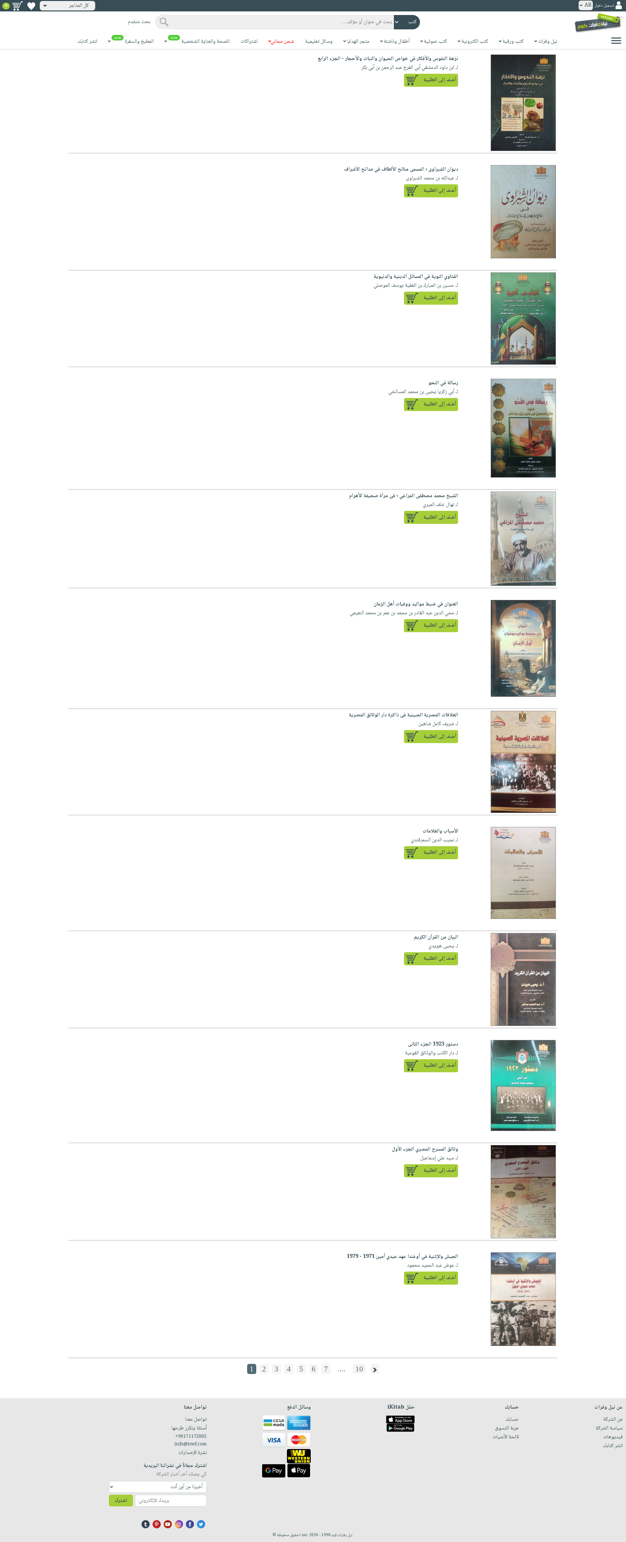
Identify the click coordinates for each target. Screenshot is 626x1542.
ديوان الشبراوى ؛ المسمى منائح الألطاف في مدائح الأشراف (401, 169)
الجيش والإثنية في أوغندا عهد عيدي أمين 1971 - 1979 (402, 1256)
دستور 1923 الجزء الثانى (433, 1044)
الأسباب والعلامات (440, 831)
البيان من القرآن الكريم (436, 937)
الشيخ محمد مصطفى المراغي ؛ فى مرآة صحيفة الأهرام (403, 496)
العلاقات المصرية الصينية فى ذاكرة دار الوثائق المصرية (403, 715)
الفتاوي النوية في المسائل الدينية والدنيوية (416, 276)
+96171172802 (191, 1437)
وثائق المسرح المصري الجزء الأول (425, 1149)
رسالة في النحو (443, 383)
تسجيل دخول (604, 5)
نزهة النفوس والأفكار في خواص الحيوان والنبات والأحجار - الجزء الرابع (388, 58)
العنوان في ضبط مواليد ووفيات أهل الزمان (416, 604)
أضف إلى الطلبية (440, 80)
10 (359, 1369)
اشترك (121, 1500)
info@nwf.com (190, 1444)
